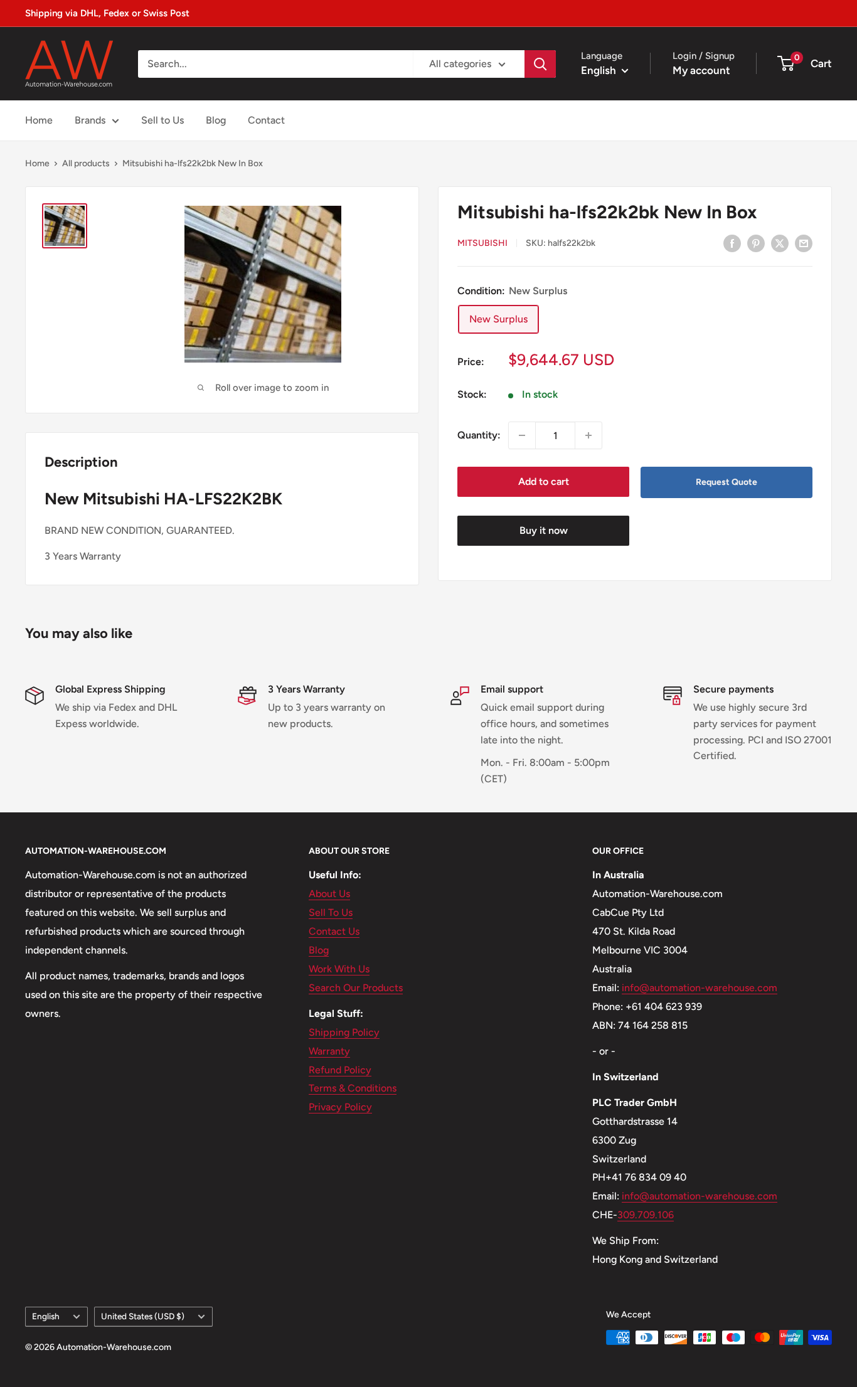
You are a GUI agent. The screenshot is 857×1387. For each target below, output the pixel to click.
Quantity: (479, 435)
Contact (266, 120)
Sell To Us (331, 912)
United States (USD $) (142, 1316)
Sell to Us (162, 120)
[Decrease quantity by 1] (522, 435)
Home (39, 120)
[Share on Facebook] (732, 242)
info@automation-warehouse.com (699, 988)
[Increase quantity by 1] (588, 435)
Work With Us (339, 969)
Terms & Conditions (353, 1088)
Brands (90, 120)
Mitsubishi (482, 243)
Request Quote (726, 482)
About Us (329, 894)
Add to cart (543, 481)
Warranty (329, 1051)
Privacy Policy (340, 1107)
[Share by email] (803, 242)
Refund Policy (340, 1070)
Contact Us (334, 931)
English (46, 1316)
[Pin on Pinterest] (756, 242)
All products (86, 163)
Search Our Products (356, 988)
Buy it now (543, 530)
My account (701, 70)
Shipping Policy (344, 1032)
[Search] (540, 64)
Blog (216, 120)
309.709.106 (645, 1215)
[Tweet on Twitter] (780, 242)
